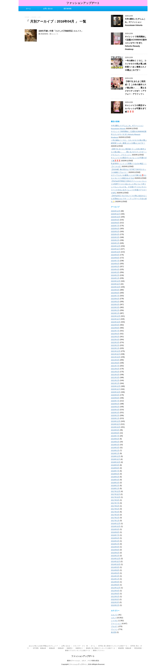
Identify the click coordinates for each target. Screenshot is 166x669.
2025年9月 (115, 220)
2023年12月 (115, 281)
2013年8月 (115, 585)
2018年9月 (115, 465)
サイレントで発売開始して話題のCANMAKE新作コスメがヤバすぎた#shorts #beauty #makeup (136, 43)
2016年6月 (115, 538)
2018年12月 (115, 456)
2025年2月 (115, 240)
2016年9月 (115, 529)
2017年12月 (115, 491)
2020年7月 (115, 401)
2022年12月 (115, 316)
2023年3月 (115, 307)
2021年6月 (115, 369)
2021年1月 (115, 383)
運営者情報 (67, 8)
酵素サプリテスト (99, 650)
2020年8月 (115, 398)
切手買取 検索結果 (39, 648)
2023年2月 (115, 310)
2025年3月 (115, 237)
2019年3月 (115, 448)
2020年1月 (115, 418)
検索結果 (52, 648)
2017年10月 (115, 497)
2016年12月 (115, 523)
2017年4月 (115, 512)
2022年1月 (115, 348)
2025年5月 (115, 231)
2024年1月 (115, 278)
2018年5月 (115, 477)
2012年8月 (115, 594)
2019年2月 (115, 450)
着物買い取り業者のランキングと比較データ (100, 648)
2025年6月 (115, 228)
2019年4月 (115, 445)
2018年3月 (115, 483)
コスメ (113, 618)
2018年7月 (115, 471)
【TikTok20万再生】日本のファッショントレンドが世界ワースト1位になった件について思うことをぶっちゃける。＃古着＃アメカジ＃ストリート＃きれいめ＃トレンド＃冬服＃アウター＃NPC (129, 187)
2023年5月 (115, 301)
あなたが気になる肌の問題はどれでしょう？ (43, 646)
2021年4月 (115, 375)
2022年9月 (115, 325)
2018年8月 (115, 468)
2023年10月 (115, 287)
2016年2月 (115, 544)
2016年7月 (115, 535)
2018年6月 (115, 474)
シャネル (114, 621)
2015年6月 (115, 553)
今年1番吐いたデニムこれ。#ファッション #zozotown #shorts (135, 22)
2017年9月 (115, 500)
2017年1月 (115, 521)
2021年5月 (115, 372)
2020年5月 (115, 407)
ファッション (116, 623)
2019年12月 (115, 421)
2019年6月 (115, 439)
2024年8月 (115, 258)
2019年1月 (115, 453)
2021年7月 (115, 366)
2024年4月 (115, 269)
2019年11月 (115, 424)
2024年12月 (115, 246)
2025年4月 (115, 234)
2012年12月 (115, 588)
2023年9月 (115, 290)
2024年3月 (115, 272)
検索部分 (70, 648)
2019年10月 (115, 427)
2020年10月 (115, 392)
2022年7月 (115, 331)
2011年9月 (115, 599)
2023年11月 (115, 284)
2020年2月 (115, 415)
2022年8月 (115, 328)
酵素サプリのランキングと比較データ (77, 650)
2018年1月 (115, 488)
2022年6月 (115, 334)
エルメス (55, 34)
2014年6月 (115, 573)
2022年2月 (115, 345)
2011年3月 (115, 602)
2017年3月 (115, 515)
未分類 (113, 632)
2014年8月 (115, 570)
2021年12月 (115, 351)
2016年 (33, 17)
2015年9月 (115, 547)
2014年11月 (115, 561)
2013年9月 (115, 582)
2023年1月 (115, 313)
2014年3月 (115, 576)
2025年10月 (115, 217)
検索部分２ (79, 648)
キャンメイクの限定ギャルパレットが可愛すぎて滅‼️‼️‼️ (135, 108)
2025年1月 (115, 243)
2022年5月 (115, 337)
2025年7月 (115, 226)
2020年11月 (115, 389)
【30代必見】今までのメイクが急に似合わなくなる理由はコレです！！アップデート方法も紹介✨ (129, 198)
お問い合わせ (48, 8)
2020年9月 (115, 395)
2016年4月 (115, 541)
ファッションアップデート (83, 3)
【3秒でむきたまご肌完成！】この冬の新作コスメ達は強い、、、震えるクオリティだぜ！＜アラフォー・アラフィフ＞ (135, 87)
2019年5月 (115, 442)
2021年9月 (115, 360)
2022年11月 (115, 319)
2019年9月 (115, 430)
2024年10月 (115, 252)
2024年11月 (115, 249)
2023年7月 (115, 296)
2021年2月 (115, 380)
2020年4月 (115, 410)
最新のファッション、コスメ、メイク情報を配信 (83, 660)
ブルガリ (114, 626)
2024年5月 (115, 266)
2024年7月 (115, 261)
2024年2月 (115, 275)
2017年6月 (115, 506)
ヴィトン (114, 629)
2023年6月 (115, 299)
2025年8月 (115, 223)
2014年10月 (115, 564)
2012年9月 (115, 591)
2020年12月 (115, 386)
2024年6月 (115, 264)
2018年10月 (115, 462)
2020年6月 (115, 404)
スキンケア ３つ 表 (80, 646)
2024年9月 (115, 255)
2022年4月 (115, 339)
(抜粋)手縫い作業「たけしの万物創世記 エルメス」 (61, 31)
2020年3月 (115, 412)
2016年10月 (115, 526)
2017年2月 (115, 518)
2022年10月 (115, 322)
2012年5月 (115, 596)
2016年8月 (115, 532)
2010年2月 (115, 605)
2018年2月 (115, 485)
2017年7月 (115, 503)
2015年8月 (115, 550)
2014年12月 (115, 558)
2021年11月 (115, 354)
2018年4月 (115, 480)
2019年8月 (115, 433)
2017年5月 (115, 509)
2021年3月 (115, 377)
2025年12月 (115, 211)
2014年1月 (115, 579)
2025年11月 (115, 214)
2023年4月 (115, 304)
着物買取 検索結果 (124, 648)
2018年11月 (115, 459)
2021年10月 (115, 357)
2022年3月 (115, 342)
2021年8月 (115, 363)
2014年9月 (115, 567)
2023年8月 (115, 293)
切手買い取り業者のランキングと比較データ (112, 646)
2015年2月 (115, 556)
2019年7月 (115, 436)
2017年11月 (115, 494)
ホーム (28, 8)
